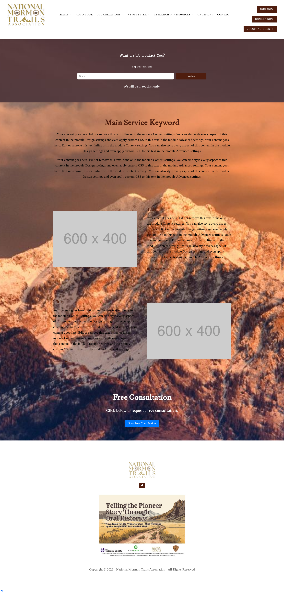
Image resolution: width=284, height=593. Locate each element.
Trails (63, 14)
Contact (224, 14)
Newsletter (137, 14)
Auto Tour (84, 14)
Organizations (109, 14)
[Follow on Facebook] (142, 485)
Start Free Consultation (142, 423)
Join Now (267, 9)
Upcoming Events (260, 29)
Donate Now (264, 19)
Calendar (206, 14)
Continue (191, 76)
